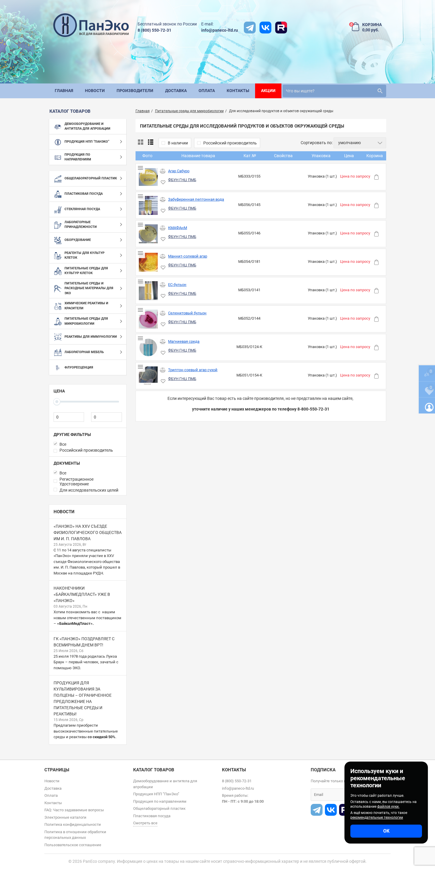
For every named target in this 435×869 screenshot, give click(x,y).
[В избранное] (162, 182)
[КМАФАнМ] (148, 234)
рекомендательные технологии (376, 817)
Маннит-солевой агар (187, 256)
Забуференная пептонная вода (196, 199)
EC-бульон (177, 284)
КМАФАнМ (177, 228)
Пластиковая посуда (151, 816)
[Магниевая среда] (148, 347)
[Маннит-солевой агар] (148, 262)
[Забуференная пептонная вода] (148, 205)
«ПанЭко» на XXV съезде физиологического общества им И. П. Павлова (88, 532)
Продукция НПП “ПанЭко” (156, 794)
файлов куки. (388, 806)
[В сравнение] (162, 171)
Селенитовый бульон (187, 313)
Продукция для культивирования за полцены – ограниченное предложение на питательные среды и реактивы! (83, 698)
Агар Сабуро (178, 171)
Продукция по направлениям (159, 801)
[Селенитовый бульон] (148, 319)
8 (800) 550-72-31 (154, 30)
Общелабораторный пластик (159, 808)
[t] (250, 27)
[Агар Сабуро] (148, 177)
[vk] (265, 27)
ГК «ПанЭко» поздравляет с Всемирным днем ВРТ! (84, 641)
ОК (386, 831)
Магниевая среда (183, 341)
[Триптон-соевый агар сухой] (148, 376)
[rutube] (281, 27)
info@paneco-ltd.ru (219, 30)
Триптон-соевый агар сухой (193, 370)
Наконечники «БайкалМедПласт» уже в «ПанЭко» (82, 594)
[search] (380, 91)
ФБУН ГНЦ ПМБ (182, 180)
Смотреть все (145, 823)
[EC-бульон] (148, 290)
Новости (64, 511)
